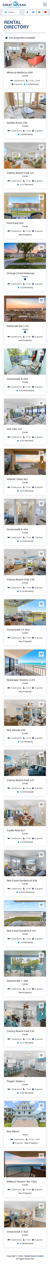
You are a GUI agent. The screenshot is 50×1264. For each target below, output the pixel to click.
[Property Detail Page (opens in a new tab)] (25, 55)
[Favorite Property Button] (41, 46)
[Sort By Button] (27, 12)
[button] (7, 55)
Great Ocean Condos (34, 1256)
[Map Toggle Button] (33, 12)
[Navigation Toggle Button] (44, 4)
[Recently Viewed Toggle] (39, 12)
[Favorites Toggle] (45, 12)
